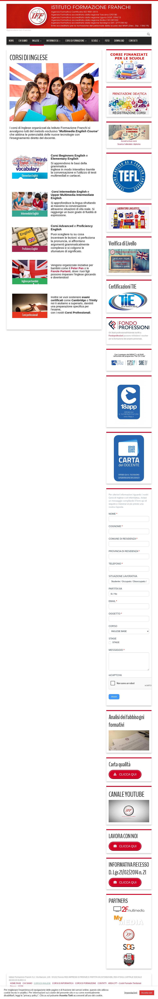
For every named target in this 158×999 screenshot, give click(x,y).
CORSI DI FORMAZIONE (73, 42)
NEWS (11, 41)
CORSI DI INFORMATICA (62, 983)
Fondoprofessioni (116, 336)
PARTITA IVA (115, 588)
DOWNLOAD (119, 41)
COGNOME (116, 526)
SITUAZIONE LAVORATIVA (123, 576)
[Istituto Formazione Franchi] (79, 16)
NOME (113, 513)
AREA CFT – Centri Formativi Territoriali (124, 983)
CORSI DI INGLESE (42, 983)
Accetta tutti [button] (146, 993)
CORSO (113, 626)
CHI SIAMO (23, 41)
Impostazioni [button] (130, 992)
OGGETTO (115, 613)
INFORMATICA (51, 42)
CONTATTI (133, 41)
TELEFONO (116, 563)
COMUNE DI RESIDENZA (123, 538)
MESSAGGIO (117, 650)
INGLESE (34, 42)
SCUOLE (93, 42)
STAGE (112, 638)
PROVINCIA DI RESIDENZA (124, 551)
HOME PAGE (15, 983)
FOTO (107, 41)
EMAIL (113, 601)
